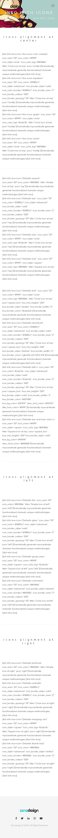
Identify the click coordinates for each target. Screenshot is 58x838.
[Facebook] (16, 818)
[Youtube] (41, 818)
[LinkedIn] (28, 818)
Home (6, 18)
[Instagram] (34, 818)
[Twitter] (22, 818)
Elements (21, 18)
